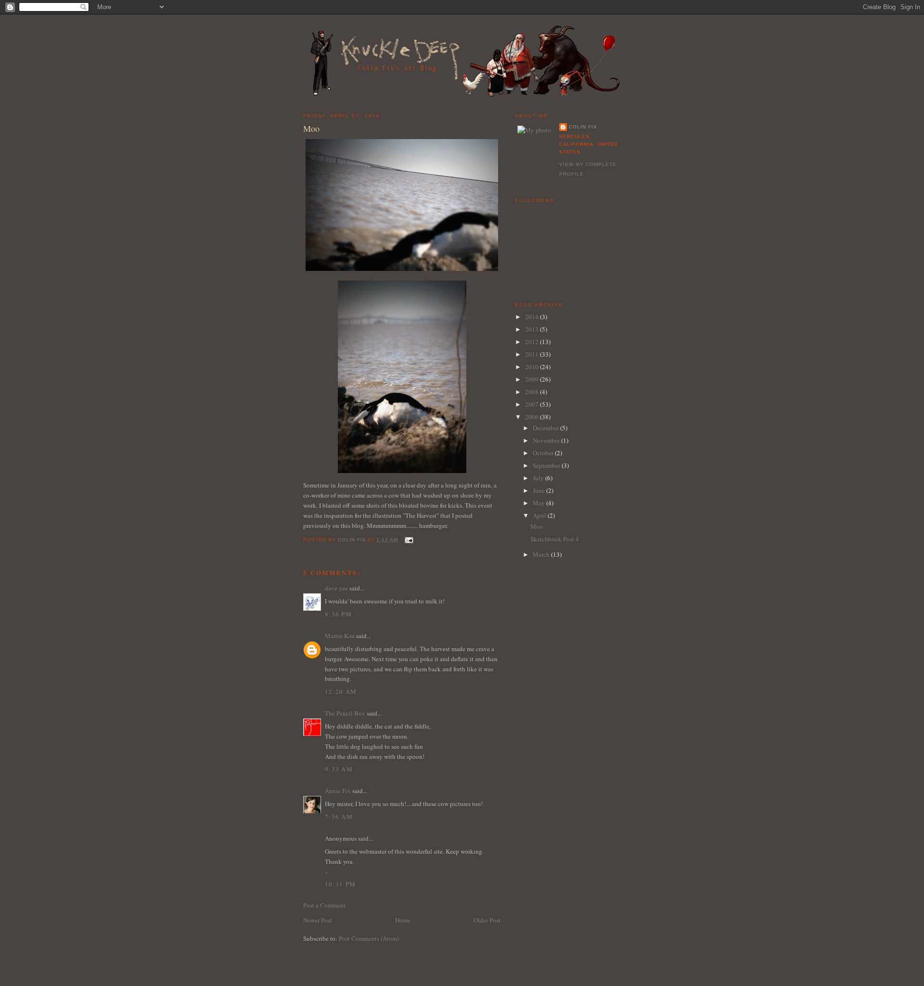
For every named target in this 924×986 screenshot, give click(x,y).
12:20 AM (341, 691)
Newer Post (317, 920)
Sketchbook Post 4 (554, 539)
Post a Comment (324, 905)
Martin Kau (340, 635)
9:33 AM (339, 769)
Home (403, 920)
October (544, 452)
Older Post (487, 920)
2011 (532, 354)
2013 (532, 329)
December (546, 427)
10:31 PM (340, 884)
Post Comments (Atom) (369, 938)
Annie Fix (338, 790)
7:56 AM (339, 816)
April (540, 515)
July (539, 478)
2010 (532, 366)
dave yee (336, 588)
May (539, 503)
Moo (536, 526)
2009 (532, 379)
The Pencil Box (345, 713)
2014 (532, 316)
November (547, 440)
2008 (532, 391)
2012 (532, 341)
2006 (532, 416)
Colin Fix (583, 126)
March (542, 554)
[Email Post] (408, 539)
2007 (532, 404)
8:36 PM (338, 614)
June (539, 490)
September (547, 465)
